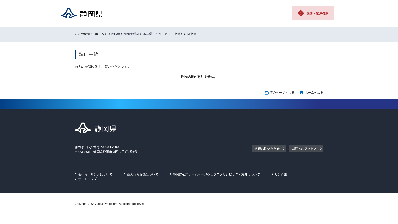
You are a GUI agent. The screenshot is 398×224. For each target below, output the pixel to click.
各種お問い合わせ (267, 148)
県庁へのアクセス (304, 148)
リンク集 (281, 174)
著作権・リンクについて (95, 174)
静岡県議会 (131, 34)
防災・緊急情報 (318, 13)
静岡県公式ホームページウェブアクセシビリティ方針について (216, 174)
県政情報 (114, 34)
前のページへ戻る (282, 92)
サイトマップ (87, 179)
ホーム (99, 34)
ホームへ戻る (314, 92)
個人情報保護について (142, 174)
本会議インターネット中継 (161, 34)
